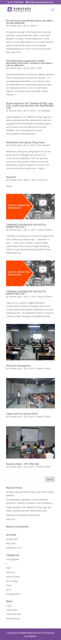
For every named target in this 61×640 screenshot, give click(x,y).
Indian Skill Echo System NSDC (22, 413)
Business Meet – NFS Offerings (22, 463)
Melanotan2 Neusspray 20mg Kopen (25, 142)
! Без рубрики (43, 110)
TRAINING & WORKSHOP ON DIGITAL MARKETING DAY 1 (26, 292)
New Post (11, 177)
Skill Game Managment (18, 365)
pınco (8, 589)
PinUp (8, 585)
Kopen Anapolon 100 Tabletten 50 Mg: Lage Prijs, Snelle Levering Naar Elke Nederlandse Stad (29, 105)
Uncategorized (12, 594)
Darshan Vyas (15, 25)
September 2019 (13, 547)
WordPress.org (13, 618)
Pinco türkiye (12, 581)
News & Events (45, 229)
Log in (9, 605)
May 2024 (10, 543)
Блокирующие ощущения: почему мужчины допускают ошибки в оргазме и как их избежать (29, 63)
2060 (39, 68)
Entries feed (11, 610)
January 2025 (12, 539)
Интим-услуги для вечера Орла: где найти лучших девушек (29, 21)
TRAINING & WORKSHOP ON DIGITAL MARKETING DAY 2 (26, 226)
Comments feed (13, 614)
